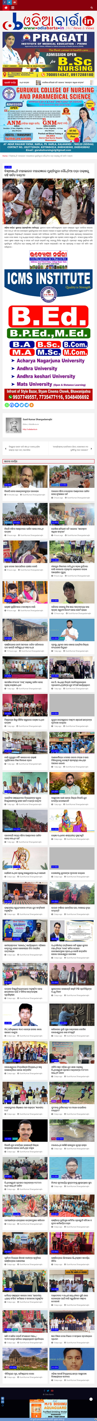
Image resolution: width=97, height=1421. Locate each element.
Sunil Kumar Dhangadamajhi (37, 419)
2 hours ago (58, 498)
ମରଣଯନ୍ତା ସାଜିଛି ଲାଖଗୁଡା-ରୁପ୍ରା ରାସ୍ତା (69, 1145)
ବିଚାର (59, 1101)
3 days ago (11, 1189)
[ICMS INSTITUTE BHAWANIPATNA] (48, 271)
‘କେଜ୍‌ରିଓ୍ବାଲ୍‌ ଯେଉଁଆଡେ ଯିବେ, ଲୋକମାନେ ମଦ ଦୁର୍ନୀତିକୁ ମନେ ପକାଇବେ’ (70, 448)
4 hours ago (58, 535)
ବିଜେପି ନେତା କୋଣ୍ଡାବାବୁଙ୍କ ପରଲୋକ (21, 491)
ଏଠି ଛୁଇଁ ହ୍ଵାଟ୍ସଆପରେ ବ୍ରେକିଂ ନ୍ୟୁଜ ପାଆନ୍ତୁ (47, 1419)
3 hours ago (11, 535)
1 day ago (57, 651)
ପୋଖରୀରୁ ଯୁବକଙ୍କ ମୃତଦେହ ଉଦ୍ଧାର (68, 873)
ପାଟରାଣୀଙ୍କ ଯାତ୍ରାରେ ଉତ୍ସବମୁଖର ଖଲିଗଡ (24, 1220)
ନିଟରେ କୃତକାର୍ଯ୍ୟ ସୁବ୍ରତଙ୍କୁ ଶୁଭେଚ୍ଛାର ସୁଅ (71, 1182)
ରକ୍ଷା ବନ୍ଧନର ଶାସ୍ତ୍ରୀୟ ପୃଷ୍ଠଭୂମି (67, 835)
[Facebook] (12, 405)
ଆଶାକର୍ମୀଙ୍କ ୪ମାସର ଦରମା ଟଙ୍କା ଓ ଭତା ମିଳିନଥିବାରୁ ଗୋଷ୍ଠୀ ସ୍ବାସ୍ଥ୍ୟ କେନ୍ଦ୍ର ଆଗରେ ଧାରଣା (69, 760)
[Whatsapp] (7, 405)
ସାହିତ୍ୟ (62, 522)
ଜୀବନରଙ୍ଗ (8, 939)
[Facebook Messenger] (17, 405)
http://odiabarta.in (30, 429)
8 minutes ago (12, 495)
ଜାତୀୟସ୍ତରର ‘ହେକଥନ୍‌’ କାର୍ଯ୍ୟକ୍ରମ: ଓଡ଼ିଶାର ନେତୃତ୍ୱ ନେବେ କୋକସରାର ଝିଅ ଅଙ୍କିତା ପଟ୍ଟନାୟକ (25, 948)
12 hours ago (59, 613)
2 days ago (58, 839)
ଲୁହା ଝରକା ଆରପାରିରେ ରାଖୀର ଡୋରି (20, 566)
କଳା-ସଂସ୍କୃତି (55, 485)
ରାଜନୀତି (62, 638)
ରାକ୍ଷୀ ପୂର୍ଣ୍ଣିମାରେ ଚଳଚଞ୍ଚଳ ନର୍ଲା (19, 607)
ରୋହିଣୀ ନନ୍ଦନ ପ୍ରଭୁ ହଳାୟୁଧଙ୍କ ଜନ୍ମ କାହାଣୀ (24, 873)
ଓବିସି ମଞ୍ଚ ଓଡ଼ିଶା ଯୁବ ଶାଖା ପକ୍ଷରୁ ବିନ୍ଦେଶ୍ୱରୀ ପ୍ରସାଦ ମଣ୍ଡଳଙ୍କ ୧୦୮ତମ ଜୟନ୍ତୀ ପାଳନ (69, 1070)
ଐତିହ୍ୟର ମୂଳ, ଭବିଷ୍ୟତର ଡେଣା (19, 1373)
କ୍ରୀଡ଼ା (54, 1101)
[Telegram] (26, 405)
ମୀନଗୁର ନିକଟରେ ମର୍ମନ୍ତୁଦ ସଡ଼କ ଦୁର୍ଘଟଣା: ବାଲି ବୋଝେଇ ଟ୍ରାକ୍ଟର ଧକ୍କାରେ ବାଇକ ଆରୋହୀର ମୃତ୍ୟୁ (69, 569)
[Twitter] (21, 405)
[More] (31, 405)
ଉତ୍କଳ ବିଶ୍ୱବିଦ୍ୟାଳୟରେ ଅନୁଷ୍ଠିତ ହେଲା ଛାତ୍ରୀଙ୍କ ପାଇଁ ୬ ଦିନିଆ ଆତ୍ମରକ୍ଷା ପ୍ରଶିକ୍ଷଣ (23, 991)
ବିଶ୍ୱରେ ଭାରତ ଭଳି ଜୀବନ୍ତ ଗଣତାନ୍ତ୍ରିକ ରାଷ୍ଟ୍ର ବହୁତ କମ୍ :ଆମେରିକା (24, 448)
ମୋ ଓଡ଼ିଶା (8, 167)
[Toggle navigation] (12, 8)
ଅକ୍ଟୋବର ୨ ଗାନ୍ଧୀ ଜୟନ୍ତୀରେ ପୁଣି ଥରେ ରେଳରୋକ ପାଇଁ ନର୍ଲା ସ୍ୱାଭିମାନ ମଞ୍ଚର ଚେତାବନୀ (69, 1298)
